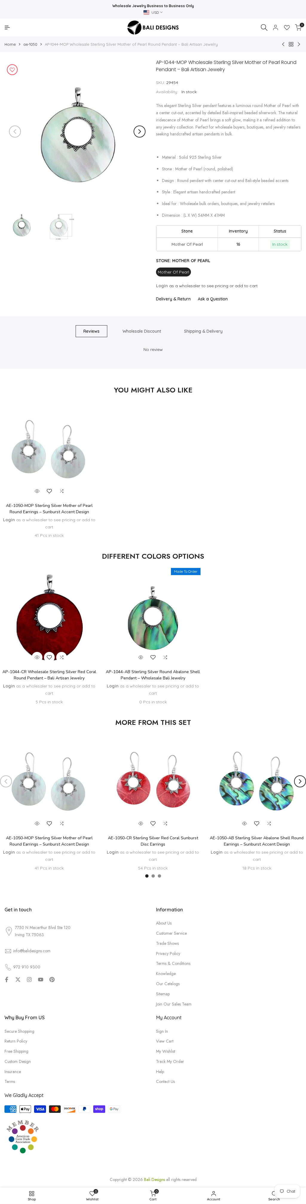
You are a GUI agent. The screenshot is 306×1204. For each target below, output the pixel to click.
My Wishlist (165, 1051)
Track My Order (170, 1061)
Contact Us (165, 1081)
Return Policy (15, 1041)
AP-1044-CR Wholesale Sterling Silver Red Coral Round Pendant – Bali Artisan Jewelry (49, 675)
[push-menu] (7, 27)
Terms (9, 1081)
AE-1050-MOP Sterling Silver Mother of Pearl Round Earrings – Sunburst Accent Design (49, 509)
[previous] (15, 131)
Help (160, 1072)
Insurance (12, 1072)
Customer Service (171, 933)
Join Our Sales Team (174, 1004)
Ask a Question (213, 299)
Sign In (162, 1031)
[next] (140, 131)
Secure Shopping (19, 1031)
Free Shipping (16, 1051)
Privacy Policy (168, 954)
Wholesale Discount (142, 331)
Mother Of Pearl (173, 272)
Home (10, 44)
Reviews (91, 331)
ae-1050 (30, 44)
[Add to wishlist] (12, 69)
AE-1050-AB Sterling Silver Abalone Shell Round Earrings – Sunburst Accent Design (257, 841)
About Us (164, 923)
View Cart (164, 1041)
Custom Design (17, 1061)
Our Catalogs (168, 984)
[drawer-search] (264, 27)
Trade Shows (167, 943)
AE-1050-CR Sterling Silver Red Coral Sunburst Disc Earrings (153, 841)
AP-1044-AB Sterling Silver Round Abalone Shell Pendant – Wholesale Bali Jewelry (153, 675)
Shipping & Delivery (203, 331)
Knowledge (166, 974)
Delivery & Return (173, 299)
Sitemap (163, 994)
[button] (49, 491)
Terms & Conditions (173, 963)
